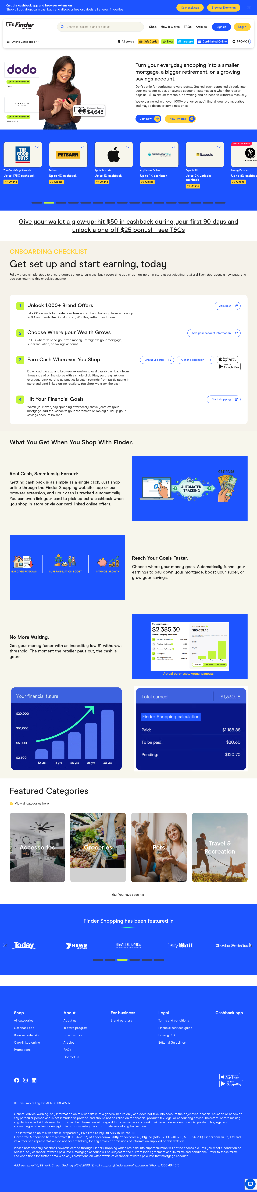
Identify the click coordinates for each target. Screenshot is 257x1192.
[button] (62, 27)
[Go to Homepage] (29, 27)
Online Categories (23, 41)
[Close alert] (249, 7)
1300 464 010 (170, 1165)
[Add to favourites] (36, 147)
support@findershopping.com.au (124, 1165)
